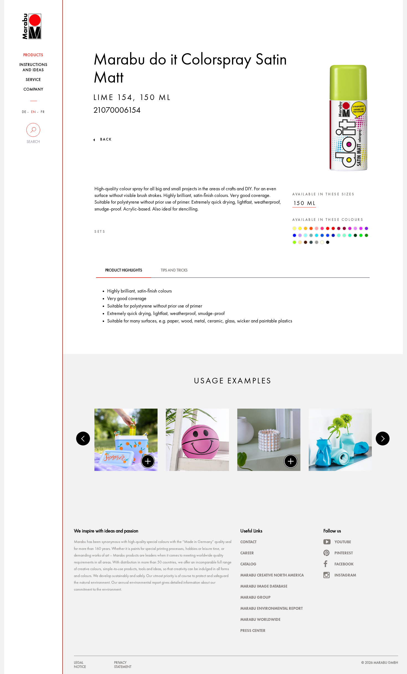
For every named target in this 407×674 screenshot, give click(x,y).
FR (43, 112)
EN (33, 112)
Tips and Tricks (174, 270)
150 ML (304, 203)
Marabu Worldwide (260, 619)
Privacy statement (123, 664)
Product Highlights (123, 270)
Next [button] (383, 438)
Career (247, 552)
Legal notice (80, 664)
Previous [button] (83, 438)
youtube (342, 542)
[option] (126, 440)
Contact (248, 541)
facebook (344, 564)
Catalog (248, 564)
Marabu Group (255, 597)
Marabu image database (263, 586)
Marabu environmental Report (271, 608)
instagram (345, 575)
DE (24, 112)
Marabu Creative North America (272, 575)
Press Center (253, 630)
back (106, 139)
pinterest (343, 553)
